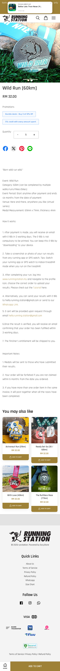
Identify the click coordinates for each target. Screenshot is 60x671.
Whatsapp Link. (10, 304)
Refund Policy (30, 576)
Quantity (6, 131)
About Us (30, 563)
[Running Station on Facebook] (21, 604)
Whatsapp (30, 580)
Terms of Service (30, 568)
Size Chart (30, 584)
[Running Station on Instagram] (30, 604)
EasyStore (44, 545)
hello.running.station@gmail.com (25, 315)
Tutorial (37, 287)
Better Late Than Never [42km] (30, 6)
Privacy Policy (30, 572)
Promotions (8, 107)
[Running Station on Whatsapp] (38, 604)
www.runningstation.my (14, 279)
